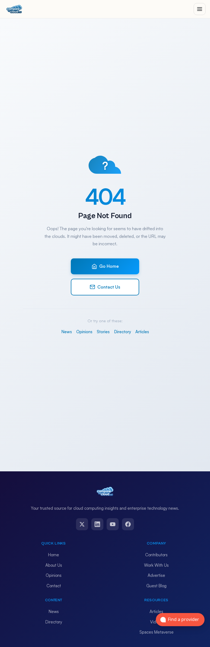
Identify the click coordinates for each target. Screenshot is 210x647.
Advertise (156, 575)
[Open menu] (200, 9)
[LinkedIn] (97, 524)
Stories (103, 331)
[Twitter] (82, 524)
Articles (142, 331)
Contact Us (108, 287)
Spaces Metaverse (156, 632)
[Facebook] (128, 524)
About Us (53, 565)
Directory (122, 331)
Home (53, 554)
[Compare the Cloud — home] (14, 9)
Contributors (156, 554)
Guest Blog (156, 585)
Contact (53, 585)
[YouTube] (113, 524)
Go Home (109, 266)
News (66, 331)
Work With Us (156, 565)
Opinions (84, 331)
